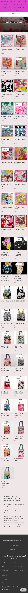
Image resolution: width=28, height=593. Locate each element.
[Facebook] (6, 583)
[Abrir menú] (2, 14)
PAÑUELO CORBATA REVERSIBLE (5, 254)
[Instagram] (2, 583)
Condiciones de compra (18, 567)
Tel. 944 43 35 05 (6, 579)
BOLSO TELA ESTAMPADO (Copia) (5, 483)
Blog (3, 566)
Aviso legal (17, 572)
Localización (5, 572)
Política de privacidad (20, 570)
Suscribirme (14, 549)
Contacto (4, 575)
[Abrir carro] (26, 14)
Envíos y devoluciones (5, 570)
